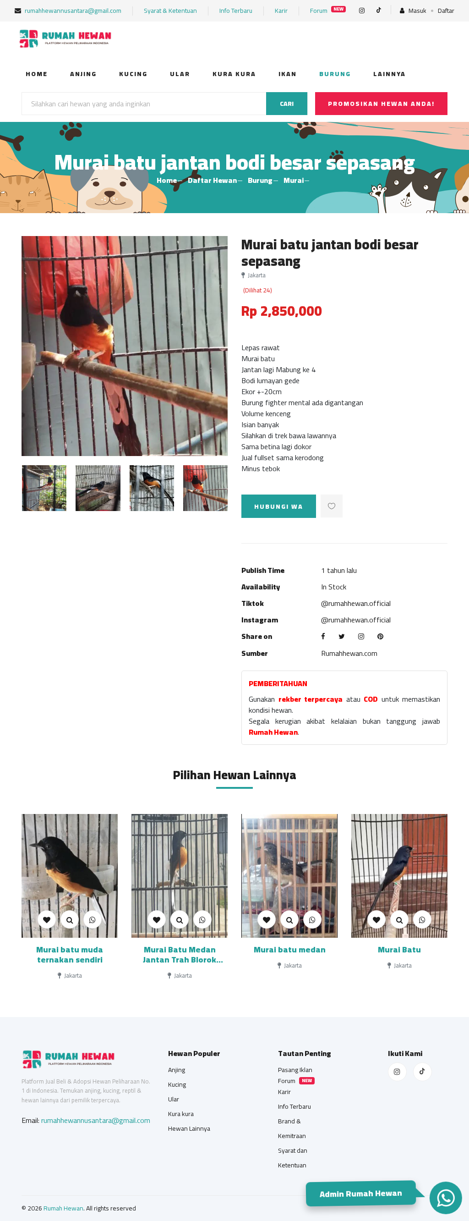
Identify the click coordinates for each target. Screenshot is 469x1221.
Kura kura (234, 74)
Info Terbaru (235, 10)
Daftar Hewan (212, 180)
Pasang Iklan (295, 1070)
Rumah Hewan (63, 1208)
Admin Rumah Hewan (362, 1195)
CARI (287, 104)
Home (37, 74)
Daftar (446, 11)
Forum (327, 10)
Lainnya (389, 74)
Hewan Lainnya (189, 1128)
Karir (281, 10)
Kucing (133, 74)
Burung (335, 74)
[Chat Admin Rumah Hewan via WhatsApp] (445, 1198)
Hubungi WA (278, 506)
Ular (180, 74)
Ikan (287, 74)
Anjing (83, 74)
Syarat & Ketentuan (170, 10)
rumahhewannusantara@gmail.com (72, 10)
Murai (294, 180)
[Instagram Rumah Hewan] (397, 1071)
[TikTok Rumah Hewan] (422, 1071)
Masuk (416, 11)
